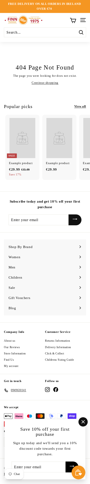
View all (80, 106)
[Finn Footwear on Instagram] (47, 389)
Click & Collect (54, 353)
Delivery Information (58, 347)
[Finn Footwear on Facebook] (55, 389)
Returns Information (57, 340)
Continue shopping (45, 82)
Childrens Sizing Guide (59, 359)
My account (11, 366)
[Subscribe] (75, 219)
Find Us (9, 359)
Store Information (15, 353)
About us (9, 340)
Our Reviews (12, 347)
